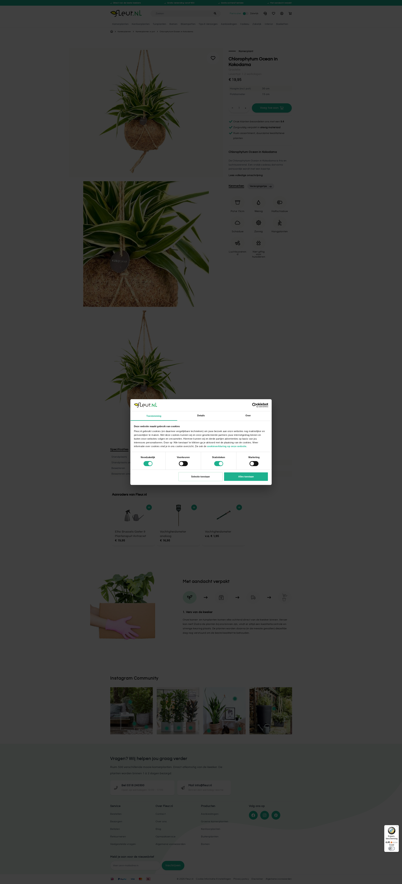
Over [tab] (248, 415)
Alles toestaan (246, 476)
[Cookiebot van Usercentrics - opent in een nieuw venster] (254, 405)
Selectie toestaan (200, 476)
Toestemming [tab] (153, 416)
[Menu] (397, 827)
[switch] (183, 463)
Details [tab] (201, 415)
